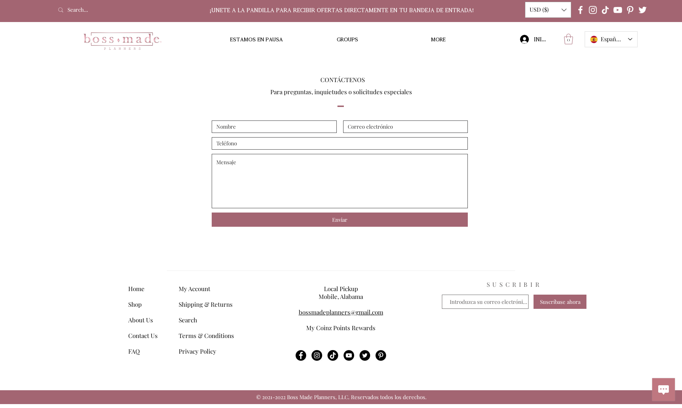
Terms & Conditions (206, 335)
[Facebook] (580, 10)
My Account (194, 288)
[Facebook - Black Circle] (301, 355)
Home (136, 288)
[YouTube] (617, 10)
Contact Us (143, 335)
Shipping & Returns (206, 304)
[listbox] (548, 10)
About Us (140, 320)
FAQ (134, 351)
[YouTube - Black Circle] (348, 355)
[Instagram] (593, 10)
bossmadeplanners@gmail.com (341, 312)
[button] (548, 10)
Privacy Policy (197, 351)
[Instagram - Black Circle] (317, 355)
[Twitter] (642, 10)
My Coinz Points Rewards (340, 328)
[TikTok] (605, 10)
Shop (135, 304)
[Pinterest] (630, 10)
